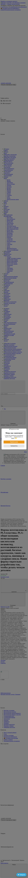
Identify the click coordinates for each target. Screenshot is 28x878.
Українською (14, 442)
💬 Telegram (21, 874)
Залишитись (14, 446)
